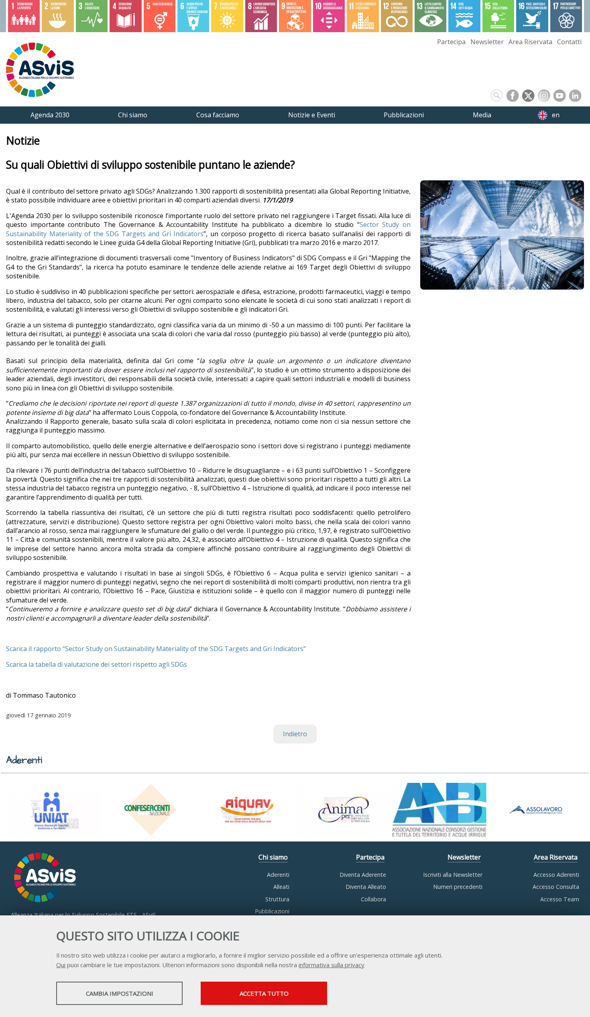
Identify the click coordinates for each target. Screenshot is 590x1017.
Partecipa (451, 41)
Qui (60, 965)
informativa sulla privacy (331, 965)
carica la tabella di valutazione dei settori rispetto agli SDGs (98, 664)
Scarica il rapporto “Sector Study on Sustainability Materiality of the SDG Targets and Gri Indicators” (156, 648)
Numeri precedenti (457, 886)
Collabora (373, 899)
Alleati (281, 886)
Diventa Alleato (366, 886)
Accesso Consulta (556, 886)
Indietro (295, 733)
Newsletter (487, 41)
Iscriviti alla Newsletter (452, 874)
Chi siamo (273, 857)
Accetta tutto (264, 993)
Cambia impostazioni (119, 993)
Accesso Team (559, 899)
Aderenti (278, 874)
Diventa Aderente (363, 874)
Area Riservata (530, 41)
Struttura (277, 899)
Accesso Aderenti (556, 874)
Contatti (569, 41)
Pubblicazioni (272, 911)
